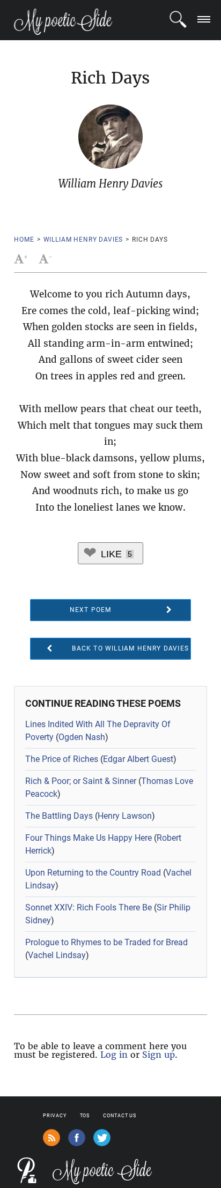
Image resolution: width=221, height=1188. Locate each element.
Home (24, 239)
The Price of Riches (61, 759)
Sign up (158, 1054)
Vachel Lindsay (57, 955)
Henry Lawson (125, 816)
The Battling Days (59, 816)
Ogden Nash (81, 737)
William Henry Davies (83, 239)
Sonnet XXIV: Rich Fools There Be (88, 907)
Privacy (54, 1115)
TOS (85, 1115)
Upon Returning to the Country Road (93, 873)
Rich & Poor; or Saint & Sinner (80, 781)
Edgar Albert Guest (138, 759)
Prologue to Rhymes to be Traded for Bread (106, 942)
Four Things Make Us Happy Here (88, 838)
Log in (114, 1054)
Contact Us (119, 1115)
